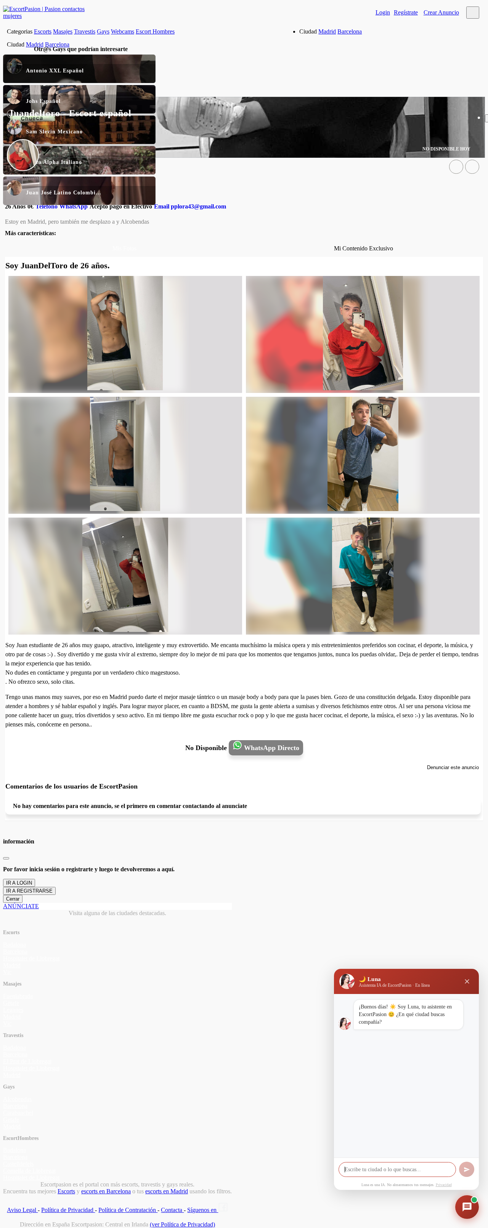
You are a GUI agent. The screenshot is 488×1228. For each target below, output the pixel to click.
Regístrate (406, 12)
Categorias (19, 31)
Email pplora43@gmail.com (190, 206)
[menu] (472, 12)
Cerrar (12, 899)
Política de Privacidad (68, 1210)
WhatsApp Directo (270, 748)
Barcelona (349, 31)
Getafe (11, 1003)
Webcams (122, 31)
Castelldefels (18, 1164)
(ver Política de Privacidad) (182, 1224)
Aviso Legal (22, 1210)
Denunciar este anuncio (453, 767)
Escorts (42, 31)
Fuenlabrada (18, 996)
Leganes (13, 1010)
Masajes (62, 31)
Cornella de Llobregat (29, 1170)
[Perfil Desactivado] (456, 166)
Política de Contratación (127, 1210)
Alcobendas (17, 1099)
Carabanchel (18, 1112)
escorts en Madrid (166, 1191)
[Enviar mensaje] (466, 1169)
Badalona (14, 944)
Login (383, 12)
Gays (103, 31)
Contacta (172, 1210)
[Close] (6, 858)
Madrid (327, 31)
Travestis (84, 31)
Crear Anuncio (441, 12)
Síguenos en (202, 1210)
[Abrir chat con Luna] (467, 1207)
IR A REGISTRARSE (29, 891)
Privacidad (444, 1185)
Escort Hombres (155, 31)
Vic (7, 972)
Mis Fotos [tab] (124, 248)
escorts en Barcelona (106, 1191)
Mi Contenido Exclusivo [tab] (363, 248)
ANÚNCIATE (21, 906)
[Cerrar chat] (467, 981)
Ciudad (308, 31)
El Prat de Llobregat (27, 1061)
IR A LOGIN (19, 883)
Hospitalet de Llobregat (31, 958)
